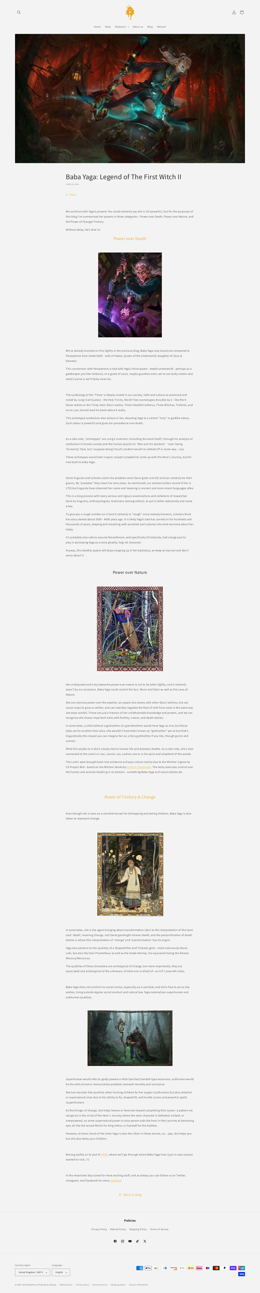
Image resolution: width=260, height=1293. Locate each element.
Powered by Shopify (47, 1285)
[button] (19, 12)
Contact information (138, 1284)
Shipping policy (118, 1284)
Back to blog (133, 1195)
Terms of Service (159, 1229)
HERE (104, 1154)
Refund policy (66, 1284)
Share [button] (72, 194)
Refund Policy (118, 1229)
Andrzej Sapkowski (139, 767)
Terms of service (100, 1284)
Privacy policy (82, 1284)
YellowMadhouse (30, 1285)
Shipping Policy (138, 1229)
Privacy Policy (99, 1229)
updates (115, 1180)
